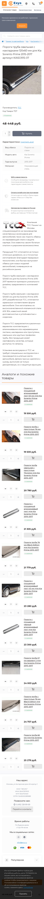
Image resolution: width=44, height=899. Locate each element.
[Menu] (4, 3)
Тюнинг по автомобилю (15, 41)
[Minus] (9, 135)
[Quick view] (5, 411)
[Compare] (16, 411)
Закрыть (22, 26)
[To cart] (33, 419)
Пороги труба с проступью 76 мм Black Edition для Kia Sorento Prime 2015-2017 (32, 701)
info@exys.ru (22, 842)
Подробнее (28, 887)
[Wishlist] (11, 411)
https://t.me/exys (24, 837)
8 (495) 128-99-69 (22, 804)
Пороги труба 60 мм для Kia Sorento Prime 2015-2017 (33, 737)
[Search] (4, 36)
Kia (27, 41)
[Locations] (26, 3)
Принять (23, 894)
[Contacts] (33, 3)
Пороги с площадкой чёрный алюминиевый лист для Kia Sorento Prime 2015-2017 (31, 627)
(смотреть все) (27, 142)
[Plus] (9, 132)
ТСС (19, 108)
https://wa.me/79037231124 (18, 837)
